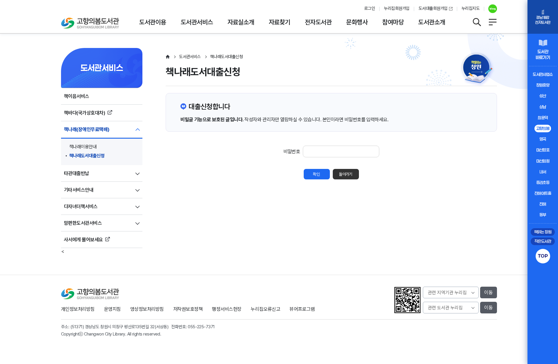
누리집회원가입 (396, 8)
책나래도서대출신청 (86, 155)
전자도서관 (318, 22)
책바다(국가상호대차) (84, 113)
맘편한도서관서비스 (83, 223)
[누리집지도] (492, 22)
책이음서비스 (76, 96)
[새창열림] (490, 8)
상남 (542, 106)
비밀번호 (291, 151)
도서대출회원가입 (433, 8)
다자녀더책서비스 (81, 206)
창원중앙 (543, 85)
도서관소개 (431, 22)
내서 (542, 171)
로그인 (369, 8)
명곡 (542, 139)
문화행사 (357, 22)
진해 (542, 203)
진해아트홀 (542, 193)
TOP (543, 255)
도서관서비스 (197, 22)
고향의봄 (543, 128)
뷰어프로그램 (302, 309)
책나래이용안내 (82, 146)
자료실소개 (241, 22)
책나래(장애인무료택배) (87, 129)
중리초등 (543, 182)
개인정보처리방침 (78, 309)
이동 (488, 292)
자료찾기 (279, 22)
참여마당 (393, 22)
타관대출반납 (76, 173)
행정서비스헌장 (226, 309)
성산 (542, 95)
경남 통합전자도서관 (542, 20)
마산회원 (543, 160)
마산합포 (543, 149)
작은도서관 (542, 241)
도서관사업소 (543, 74)
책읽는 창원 (543, 231)
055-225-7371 (201, 326)
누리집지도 (471, 8)
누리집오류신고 (265, 309)
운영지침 (112, 309)
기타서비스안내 (78, 190)
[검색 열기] (476, 22)
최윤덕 (543, 117)
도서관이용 (152, 22)
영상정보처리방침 (147, 309)
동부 (542, 214)
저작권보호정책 (188, 309)
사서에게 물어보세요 (83, 239)
